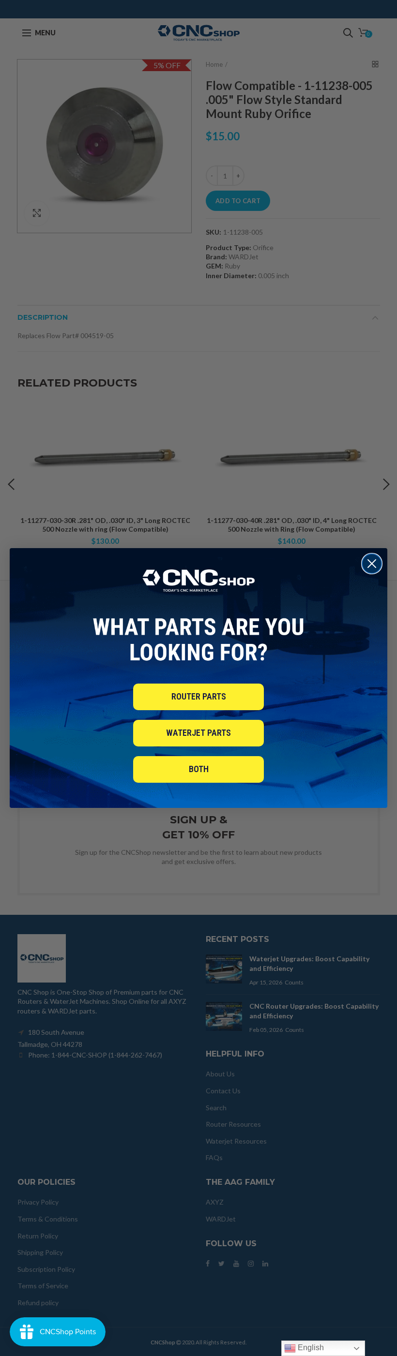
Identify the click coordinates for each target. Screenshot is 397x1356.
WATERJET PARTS (198, 733)
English (310, 1347)
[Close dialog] (372, 563)
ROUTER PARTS (198, 696)
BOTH (199, 769)
